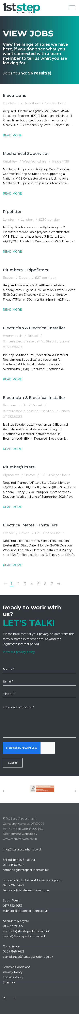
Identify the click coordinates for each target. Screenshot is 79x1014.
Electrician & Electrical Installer (34, 327)
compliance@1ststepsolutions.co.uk (28, 957)
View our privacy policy (19, 652)
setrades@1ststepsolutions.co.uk (26, 870)
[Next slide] (75, 791)
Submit (12, 762)
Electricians (14, 95)
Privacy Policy (12, 972)
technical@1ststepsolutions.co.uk (26, 890)
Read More (12, 135)
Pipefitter (12, 211)
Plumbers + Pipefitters (25, 269)
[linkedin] (4, 998)
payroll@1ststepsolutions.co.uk (24, 936)
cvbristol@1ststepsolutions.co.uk (25, 911)
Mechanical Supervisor (26, 153)
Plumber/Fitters (19, 466)
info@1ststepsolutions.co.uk (22, 849)
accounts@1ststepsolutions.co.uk (26, 931)
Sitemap (9, 982)
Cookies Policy (13, 977)
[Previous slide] (4, 791)
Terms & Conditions (16, 967)
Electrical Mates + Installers (30, 525)
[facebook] (15, 998)
